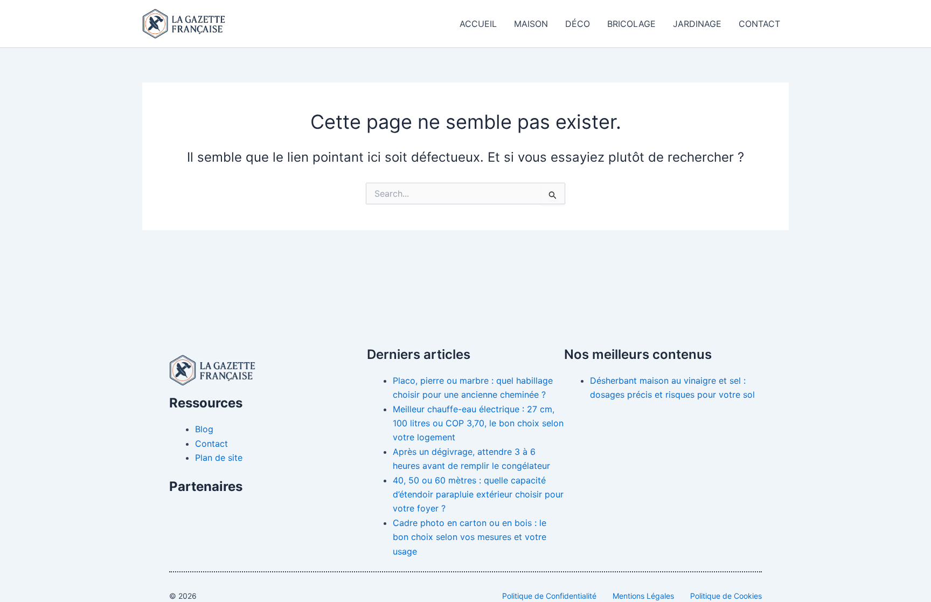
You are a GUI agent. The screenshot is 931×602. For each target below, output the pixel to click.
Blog (204, 429)
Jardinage (697, 23)
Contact (759, 23)
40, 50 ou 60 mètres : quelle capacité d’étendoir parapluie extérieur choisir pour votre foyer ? (478, 494)
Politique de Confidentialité (549, 595)
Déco (577, 23)
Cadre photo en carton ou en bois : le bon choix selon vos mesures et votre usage (469, 537)
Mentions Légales (643, 595)
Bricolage (631, 23)
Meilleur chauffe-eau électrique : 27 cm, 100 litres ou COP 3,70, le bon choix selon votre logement (478, 423)
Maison (531, 23)
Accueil (478, 23)
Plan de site (218, 457)
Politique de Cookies (726, 595)
